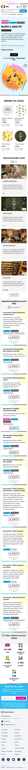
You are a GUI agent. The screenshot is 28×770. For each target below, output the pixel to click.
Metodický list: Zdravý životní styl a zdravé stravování (13, 350)
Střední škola (21, 22)
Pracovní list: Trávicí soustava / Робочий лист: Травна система (14, 489)
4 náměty (14, 54)
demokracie (20, 14)
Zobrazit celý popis (7, 49)
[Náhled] (14, 337)
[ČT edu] (5, 7)
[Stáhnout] (10, 337)
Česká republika (12, 14)
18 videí (11, 58)
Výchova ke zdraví (6, 30)
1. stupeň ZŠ (5, 22)
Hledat (23, 11)
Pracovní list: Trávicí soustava (13, 531)
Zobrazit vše (14, 295)
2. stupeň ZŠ (13, 22)
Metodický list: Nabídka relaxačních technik (11, 409)
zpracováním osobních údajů (17, 706)
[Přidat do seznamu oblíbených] (25, 65)
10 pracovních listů (19, 58)
